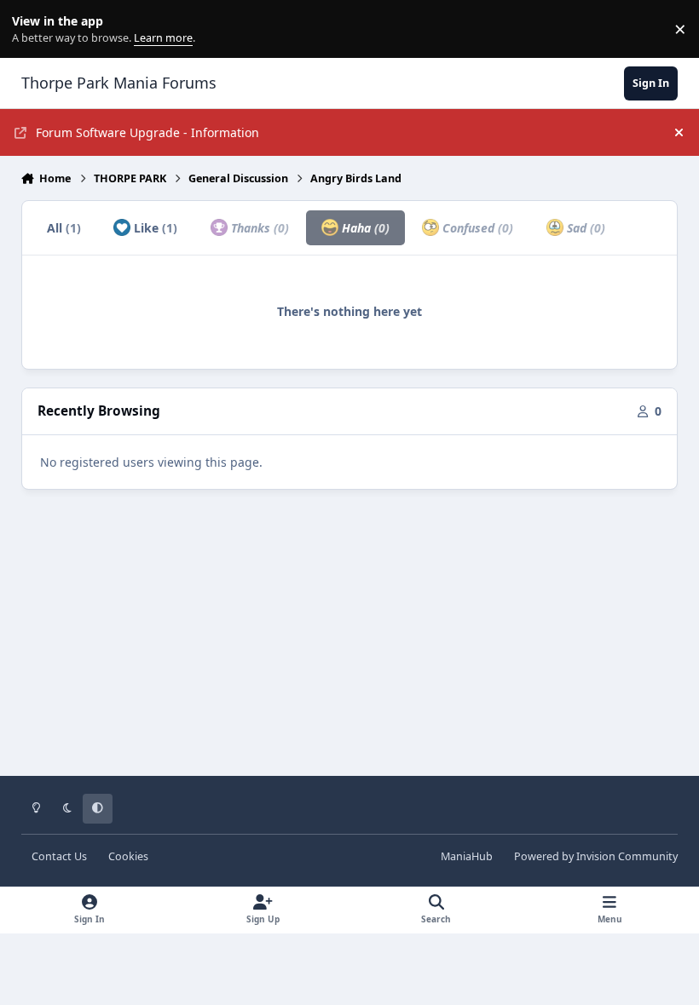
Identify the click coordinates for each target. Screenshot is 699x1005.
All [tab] (64, 228)
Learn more (33, 29)
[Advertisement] (350, 644)
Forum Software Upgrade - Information (147, 132)
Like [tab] (153, 228)
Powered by (596, 856)
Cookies (128, 856)
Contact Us (59, 856)
